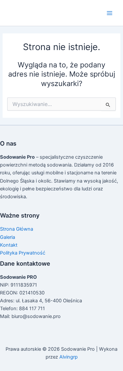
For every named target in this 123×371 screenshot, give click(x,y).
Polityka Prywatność (22, 253)
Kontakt (8, 245)
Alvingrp (68, 357)
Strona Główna (16, 229)
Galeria (7, 237)
